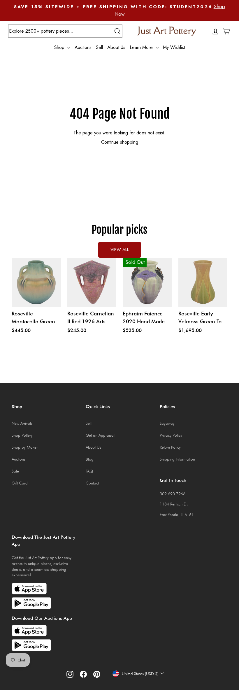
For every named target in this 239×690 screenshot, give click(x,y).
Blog (90, 459)
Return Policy (170, 447)
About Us (116, 47)
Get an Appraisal (100, 435)
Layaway (167, 423)
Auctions (83, 47)
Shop (60, 47)
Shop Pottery (22, 435)
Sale (15, 471)
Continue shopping (119, 142)
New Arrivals (22, 423)
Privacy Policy (171, 435)
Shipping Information (177, 459)
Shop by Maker (25, 447)
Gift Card (20, 483)
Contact (92, 483)
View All (119, 249)
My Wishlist (174, 47)
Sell (99, 47)
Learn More (142, 47)
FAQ (89, 471)
